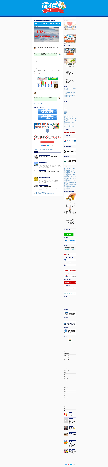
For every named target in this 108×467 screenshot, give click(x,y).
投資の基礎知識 (51, 149)
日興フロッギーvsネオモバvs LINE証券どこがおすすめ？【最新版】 (70, 98)
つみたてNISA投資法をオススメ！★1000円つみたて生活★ (48, 156)
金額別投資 (65, 110)
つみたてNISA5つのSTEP (42, 149)
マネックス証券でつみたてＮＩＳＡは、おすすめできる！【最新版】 (49, 171)
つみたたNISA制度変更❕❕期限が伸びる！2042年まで (69, 93)
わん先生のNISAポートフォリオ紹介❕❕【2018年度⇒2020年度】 (69, 96)
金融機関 (65, 113)
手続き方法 (47, 149)
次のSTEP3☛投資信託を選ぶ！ (38, 103)
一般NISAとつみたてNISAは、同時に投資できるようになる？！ (70, 89)
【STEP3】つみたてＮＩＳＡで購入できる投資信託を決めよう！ (45, 193)
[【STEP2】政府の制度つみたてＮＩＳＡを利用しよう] (48, 145)
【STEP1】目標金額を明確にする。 (41, 192)
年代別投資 (65, 111)
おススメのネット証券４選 (47, 142)
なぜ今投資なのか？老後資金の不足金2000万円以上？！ (47, 164)
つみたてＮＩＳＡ (37, 149)
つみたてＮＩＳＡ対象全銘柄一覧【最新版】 (45, 186)
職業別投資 (65, 112)
